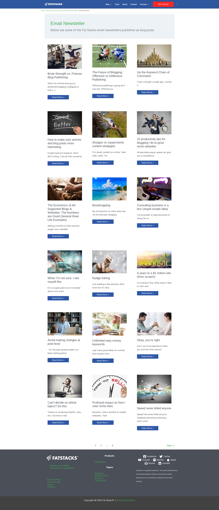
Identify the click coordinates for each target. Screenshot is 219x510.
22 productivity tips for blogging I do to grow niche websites (151, 142)
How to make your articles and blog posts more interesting (64, 143)
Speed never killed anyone (154, 408)
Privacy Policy (54, 479)
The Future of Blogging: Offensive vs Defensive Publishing (107, 76)
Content (99, 478)
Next (171, 445)
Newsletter (100, 462)
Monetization (101, 475)
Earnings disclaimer (125, 500)
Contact (51, 486)
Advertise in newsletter (62, 468)
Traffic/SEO (100, 480)
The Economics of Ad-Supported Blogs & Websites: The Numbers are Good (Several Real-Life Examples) (63, 213)
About (50, 484)
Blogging (99, 473)
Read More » (58, 97)
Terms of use (53, 482)
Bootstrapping (101, 205)
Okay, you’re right (148, 340)
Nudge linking (101, 278)
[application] (110, 4)
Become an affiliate (60, 465)
